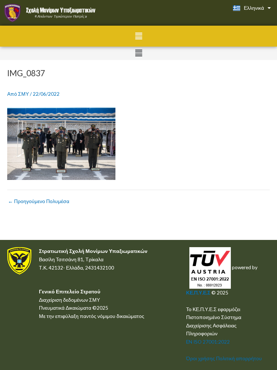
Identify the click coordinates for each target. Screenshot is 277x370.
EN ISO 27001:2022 (208, 342)
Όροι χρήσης (200, 358)
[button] (138, 36)
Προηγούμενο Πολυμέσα (38, 201)
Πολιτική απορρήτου (239, 358)
